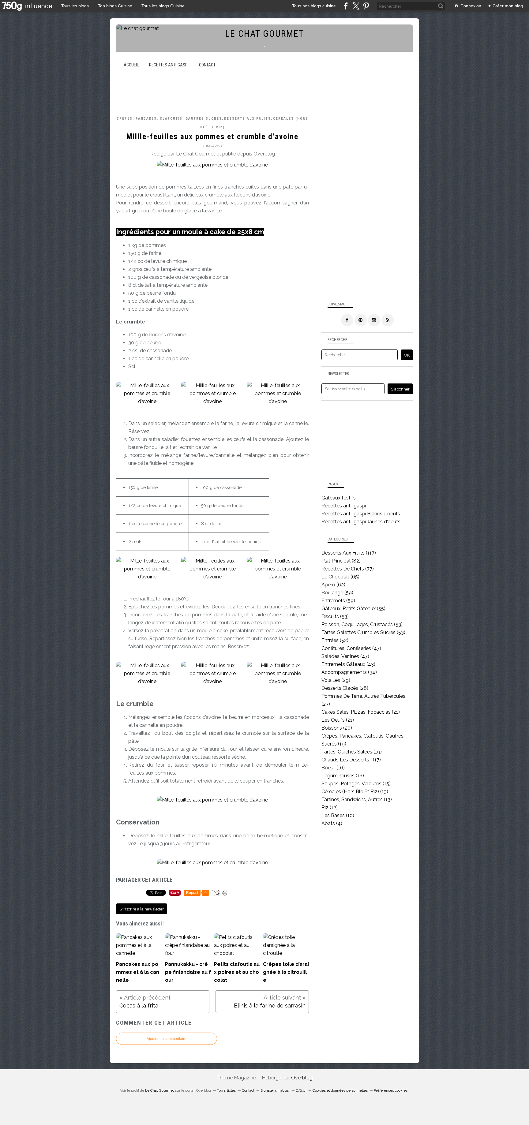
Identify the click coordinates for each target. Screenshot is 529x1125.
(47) (351, 648)
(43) (348, 664)
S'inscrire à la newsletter (141, 909)
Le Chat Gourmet (159, 1090)
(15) (356, 784)
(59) (337, 593)
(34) (349, 672)
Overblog (302, 1078)
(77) (347, 569)
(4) (331, 823)
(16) (333, 768)
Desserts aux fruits (247, 119)
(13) (354, 791)
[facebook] (346, 5)
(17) (351, 760)
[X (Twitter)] (356, 5)
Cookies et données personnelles (340, 1090)
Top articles (226, 1090)
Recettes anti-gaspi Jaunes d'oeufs (360, 522)
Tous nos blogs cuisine (314, 5)
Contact (207, 64)
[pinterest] (366, 5)
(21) (360, 712)
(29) (335, 680)
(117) (348, 553)
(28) (344, 688)
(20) (336, 728)
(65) (340, 577)
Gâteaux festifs (338, 498)
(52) (334, 640)
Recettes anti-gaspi (169, 64)
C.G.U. (301, 1090)
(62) (333, 585)
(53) (335, 616)
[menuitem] (131, 65)
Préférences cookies (390, 1090)
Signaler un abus (275, 1090)
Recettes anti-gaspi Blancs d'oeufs (360, 514)
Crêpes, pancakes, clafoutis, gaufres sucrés (169, 119)
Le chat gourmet (264, 33)
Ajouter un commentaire (166, 1039)
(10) (337, 815)
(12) (329, 807)
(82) (341, 561)
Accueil (131, 64)
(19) (351, 752)
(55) (353, 608)
